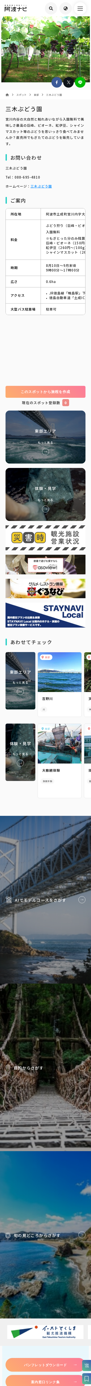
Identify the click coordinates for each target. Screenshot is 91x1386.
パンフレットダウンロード (45, 1365)
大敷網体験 (51, 770)
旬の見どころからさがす (45, 1234)
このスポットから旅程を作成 (45, 392)
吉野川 (47, 698)
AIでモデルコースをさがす (45, 899)
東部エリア (46, 437)
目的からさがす (45, 1067)
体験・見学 (46, 494)
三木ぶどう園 (41, 186)
